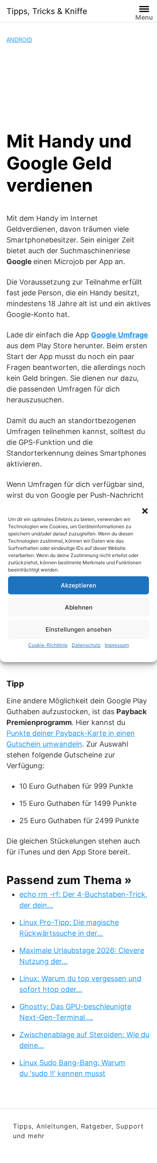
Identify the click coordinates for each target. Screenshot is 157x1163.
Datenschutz (86, 645)
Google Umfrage (119, 335)
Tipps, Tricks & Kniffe (46, 11)
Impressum (117, 645)
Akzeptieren (78, 585)
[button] (145, 511)
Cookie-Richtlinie (48, 645)
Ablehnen (79, 607)
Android (19, 39)
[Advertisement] (78, 87)
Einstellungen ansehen (78, 629)
